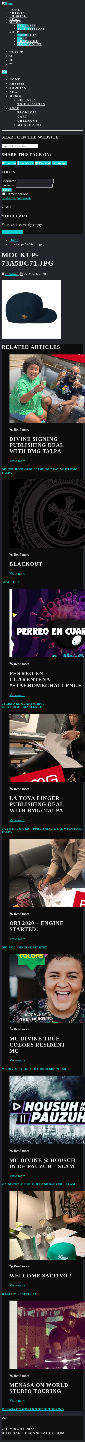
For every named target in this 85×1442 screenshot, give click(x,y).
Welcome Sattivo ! (19, 1293)
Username (9, 181)
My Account (29, 44)
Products (27, 35)
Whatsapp (59, 163)
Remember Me (17, 194)
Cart (22, 38)
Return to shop (12, 232)
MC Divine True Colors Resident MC (34, 1068)
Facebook (26, 163)
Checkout (27, 41)
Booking (18, 16)
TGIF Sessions (31, 28)
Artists (17, 13)
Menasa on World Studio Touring (33, 1409)
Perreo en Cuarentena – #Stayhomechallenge (24, 705)
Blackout (11, 582)
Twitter (10, 163)
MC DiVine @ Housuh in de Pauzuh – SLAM (38, 1184)
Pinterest (44, 163)
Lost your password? (16, 198)
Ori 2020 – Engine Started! (25, 947)
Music (15, 22)
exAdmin (12, 274)
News (14, 19)
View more (17, 461)
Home (14, 9)
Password (8, 185)
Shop (14, 31)
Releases (26, 25)
